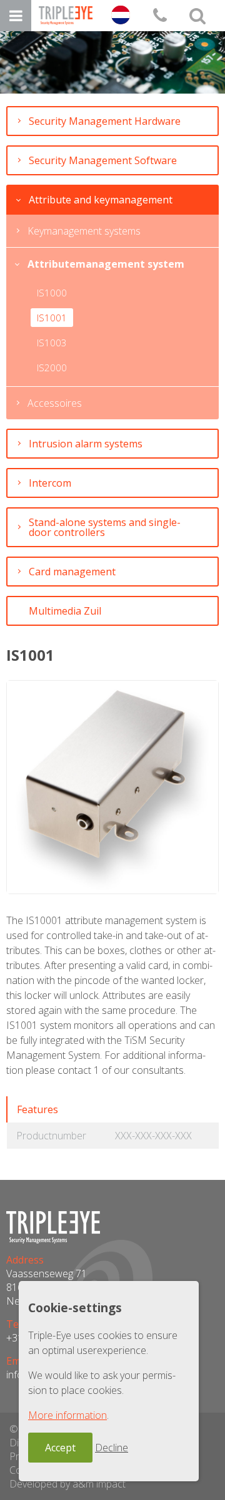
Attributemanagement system (106, 264)
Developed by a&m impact (67, 1484)
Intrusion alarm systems (85, 443)
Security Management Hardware (105, 121)
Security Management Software (103, 160)
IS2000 (52, 367)
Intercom (50, 483)
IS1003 (52, 342)
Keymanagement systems (84, 231)
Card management (72, 571)
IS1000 (52, 292)
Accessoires (55, 403)
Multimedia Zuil (65, 611)
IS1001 (52, 317)
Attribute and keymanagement (100, 200)
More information (67, 1415)
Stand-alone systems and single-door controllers (105, 527)
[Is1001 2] (112, 787)
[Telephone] (160, 15)
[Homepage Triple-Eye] (65, 15)
